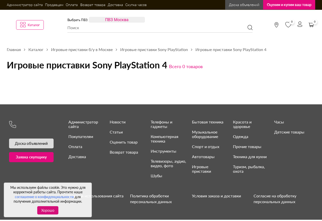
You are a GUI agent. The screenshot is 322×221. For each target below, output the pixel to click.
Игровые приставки (201, 168)
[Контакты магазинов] (276, 25)
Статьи (116, 131)
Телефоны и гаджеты (161, 124)
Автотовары (203, 156)
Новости (118, 121)
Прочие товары (247, 146)
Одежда (240, 136)
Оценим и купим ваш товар (289, 5)
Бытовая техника (207, 121)
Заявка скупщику (31, 157)
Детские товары (289, 131)
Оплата (72, 5)
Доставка (115, 5)
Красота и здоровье (242, 124)
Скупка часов (136, 5)
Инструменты (163, 151)
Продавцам (54, 5)
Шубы (156, 175)
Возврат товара (92, 5)
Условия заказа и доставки (216, 195)
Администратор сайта (25, 5)
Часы (279, 121)
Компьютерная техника (164, 138)
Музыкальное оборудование (205, 134)
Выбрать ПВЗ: (77, 20)
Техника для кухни (250, 156)
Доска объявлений (244, 5)
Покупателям (80, 136)
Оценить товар (124, 142)
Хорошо (47, 210)
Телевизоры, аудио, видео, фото (168, 163)
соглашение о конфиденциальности (44, 197)
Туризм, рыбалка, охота (249, 168)
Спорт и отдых (205, 146)
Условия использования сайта (96, 195)
